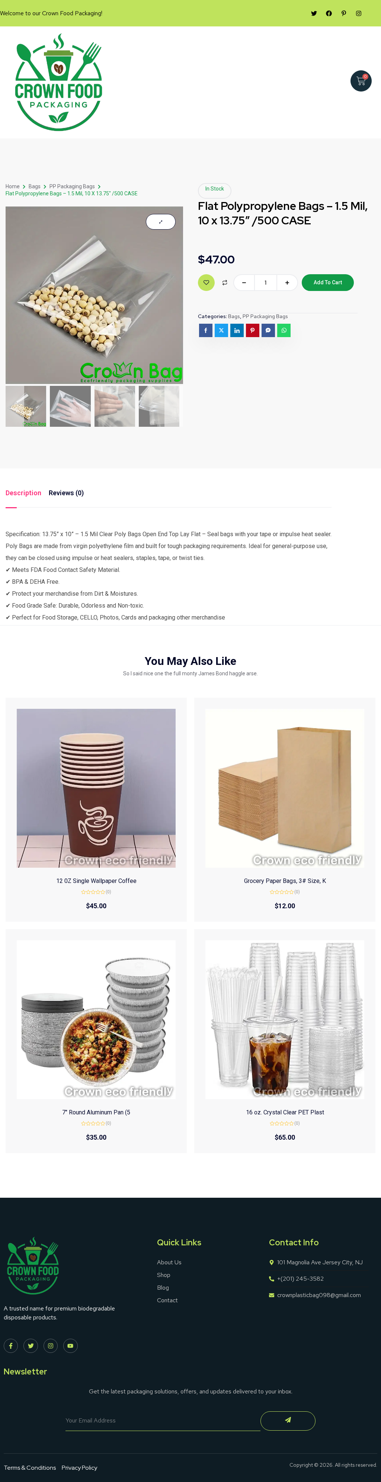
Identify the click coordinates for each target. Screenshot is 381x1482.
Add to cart (328, 282)
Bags (35, 186)
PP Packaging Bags (72, 186)
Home (13, 186)
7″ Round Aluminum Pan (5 (96, 1112)
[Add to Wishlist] (206, 282)
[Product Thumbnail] (161, 222)
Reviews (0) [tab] (66, 493)
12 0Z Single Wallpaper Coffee (96, 880)
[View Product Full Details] (96, 866)
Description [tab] (23, 493)
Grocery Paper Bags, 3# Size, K (285, 880)
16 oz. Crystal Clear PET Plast (285, 1112)
